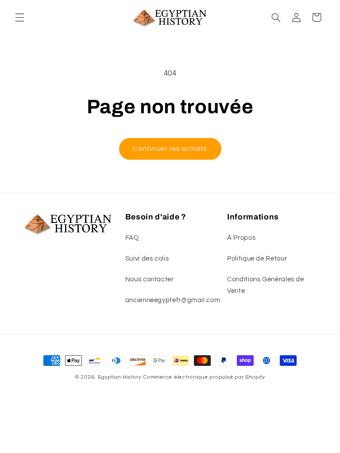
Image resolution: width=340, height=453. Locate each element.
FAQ (132, 237)
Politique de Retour (257, 258)
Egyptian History (120, 377)
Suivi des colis (147, 258)
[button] (19, 17)
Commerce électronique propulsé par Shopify (204, 377)
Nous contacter (149, 279)
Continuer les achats (170, 148)
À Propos (241, 237)
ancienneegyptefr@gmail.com (172, 300)
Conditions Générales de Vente (265, 285)
